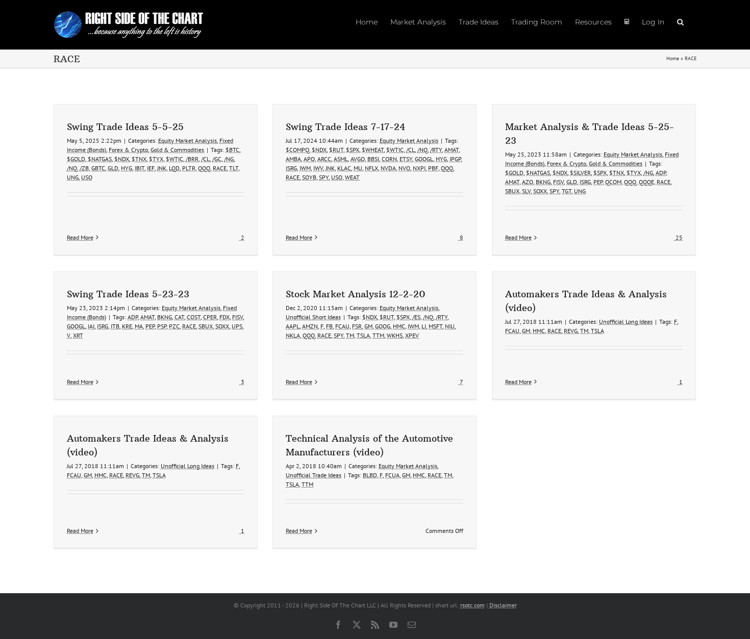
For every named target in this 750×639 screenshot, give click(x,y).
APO (309, 159)
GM (368, 326)
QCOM (613, 182)
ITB (115, 326)
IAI (91, 326)
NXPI (419, 168)
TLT (233, 168)
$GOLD (76, 159)
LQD (174, 168)
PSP (161, 326)
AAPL (292, 326)
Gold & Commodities (177, 150)
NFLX (371, 168)
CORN (389, 159)
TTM (378, 335)
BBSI (373, 159)
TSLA (363, 335)
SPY (324, 177)
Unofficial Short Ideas (313, 317)
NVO (404, 168)
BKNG (543, 182)
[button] (680, 21)
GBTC (98, 168)
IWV (318, 168)
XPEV (412, 335)
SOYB (309, 177)
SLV (526, 191)
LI (423, 326)
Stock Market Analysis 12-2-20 (356, 294)
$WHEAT (373, 150)
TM (350, 335)
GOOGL (424, 159)
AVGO (358, 159)
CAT (179, 317)
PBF (433, 168)
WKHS (395, 335)
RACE (220, 168)
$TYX (156, 159)
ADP (661, 172)
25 (678, 237)
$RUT (336, 150)
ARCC (324, 159)
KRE (127, 326)
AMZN (310, 326)
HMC (399, 326)
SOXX (540, 191)
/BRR (192, 159)
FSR (357, 326)
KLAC (344, 168)
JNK (161, 168)
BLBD (370, 475)
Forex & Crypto (128, 150)
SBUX (512, 191)
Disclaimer (503, 605)
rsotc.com (472, 605)
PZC (174, 326)
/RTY (436, 150)
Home (672, 58)
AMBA (293, 159)
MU (358, 168)
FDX (224, 317)
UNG (73, 177)
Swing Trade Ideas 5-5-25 (125, 127)
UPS (237, 326)
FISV (558, 182)
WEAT (352, 177)
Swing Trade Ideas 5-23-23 (128, 294)
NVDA (388, 168)
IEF (151, 168)
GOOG (382, 326)
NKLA (293, 335)
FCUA (392, 475)
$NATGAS (100, 159)
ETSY (405, 159)
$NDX (121, 159)
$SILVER (580, 172)
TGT (566, 191)
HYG (126, 168)
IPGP (455, 159)
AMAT (451, 150)
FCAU (342, 326)
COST (194, 317)
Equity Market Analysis (187, 140)
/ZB (84, 168)
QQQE (646, 182)
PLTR (188, 168)
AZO (527, 182)
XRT (78, 335)
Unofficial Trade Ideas (313, 475)
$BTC (232, 150)
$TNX (139, 159)
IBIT (139, 168)
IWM (305, 168)
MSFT (435, 326)
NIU (450, 326)
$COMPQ (297, 150)
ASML (341, 159)
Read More (80, 237)
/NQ (72, 168)
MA (139, 326)
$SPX (352, 150)
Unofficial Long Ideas (626, 321)
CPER (210, 317)
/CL (205, 159)
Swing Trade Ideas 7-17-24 (345, 127)
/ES (416, 317)
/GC (216, 159)
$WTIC (174, 159)
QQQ (204, 168)
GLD (113, 168)
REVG (571, 331)
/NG (229, 159)
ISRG (291, 168)
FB (329, 326)
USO (86, 177)
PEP (598, 182)
